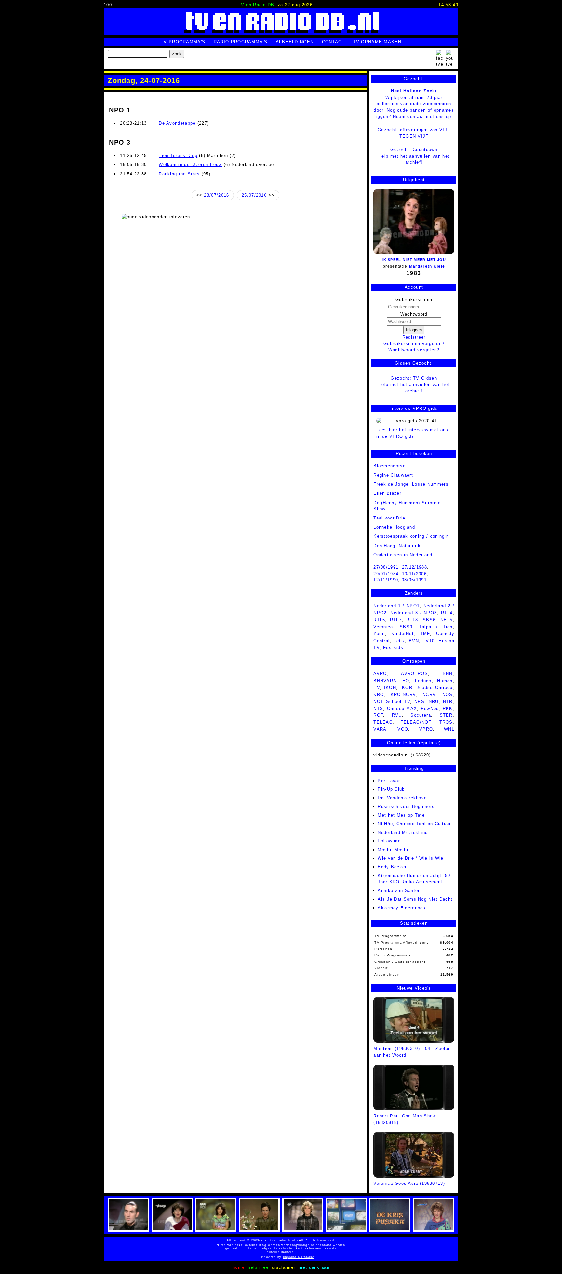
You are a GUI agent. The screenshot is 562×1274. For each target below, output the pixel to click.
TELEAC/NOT (416, 722)
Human (445, 680)
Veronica (383, 626)
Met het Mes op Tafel (402, 815)
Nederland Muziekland (403, 832)
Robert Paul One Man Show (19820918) (404, 1119)
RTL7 (396, 619)
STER (446, 715)
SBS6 (429, 619)
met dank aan (314, 1267)
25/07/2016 (254, 195)
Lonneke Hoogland (394, 527)
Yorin (379, 633)
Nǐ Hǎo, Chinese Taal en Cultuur (414, 823)
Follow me (389, 840)
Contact (333, 41)
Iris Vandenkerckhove (402, 798)
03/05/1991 (414, 579)
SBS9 (406, 626)
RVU (397, 715)
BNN (448, 673)
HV (376, 687)
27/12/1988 (414, 567)
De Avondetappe (177, 123)
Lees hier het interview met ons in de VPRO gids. (412, 433)
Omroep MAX (402, 708)
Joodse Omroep (435, 687)
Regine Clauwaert (393, 475)
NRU (434, 701)
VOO (402, 729)
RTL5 (379, 619)
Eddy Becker (392, 867)
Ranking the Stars (179, 174)
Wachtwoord (414, 314)
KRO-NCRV (403, 694)
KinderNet (402, 633)
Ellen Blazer (387, 493)
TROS (446, 722)
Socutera (420, 715)
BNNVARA (384, 680)
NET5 (446, 619)
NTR (448, 701)
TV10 (429, 640)
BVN (414, 640)
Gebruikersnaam (413, 299)
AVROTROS (414, 673)
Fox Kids (393, 647)
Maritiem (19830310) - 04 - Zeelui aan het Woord (411, 1051)
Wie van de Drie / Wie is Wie (410, 858)
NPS (419, 701)
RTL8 (412, 619)
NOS (447, 694)
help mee (258, 1267)
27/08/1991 (385, 567)
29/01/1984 (385, 573)
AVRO (380, 673)
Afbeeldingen (295, 41)
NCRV (428, 694)
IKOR (406, 687)
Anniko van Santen (399, 890)
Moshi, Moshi (393, 849)
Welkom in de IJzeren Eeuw (190, 164)
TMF (425, 633)
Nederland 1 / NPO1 (396, 605)
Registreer (414, 337)
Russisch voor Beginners (406, 806)
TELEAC (383, 722)
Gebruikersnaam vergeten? (413, 343)
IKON (390, 687)
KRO (378, 694)
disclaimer (283, 1267)
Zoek (176, 53)
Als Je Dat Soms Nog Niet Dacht (415, 899)
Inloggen (414, 329)
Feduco (423, 680)
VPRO (426, 729)
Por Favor (389, 780)
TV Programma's (183, 41)
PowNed (430, 708)
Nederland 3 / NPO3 (413, 612)
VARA (379, 729)
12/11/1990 (385, 579)
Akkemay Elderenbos (401, 908)
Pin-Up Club (391, 789)
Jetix (399, 640)
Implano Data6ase (284, 1257)
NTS (378, 708)
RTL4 (447, 612)
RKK (448, 708)
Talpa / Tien (436, 626)
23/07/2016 (216, 195)
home (239, 1267)
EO (405, 680)
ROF (378, 715)
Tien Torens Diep (178, 155)
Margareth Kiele (427, 266)
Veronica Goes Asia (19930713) (409, 1183)
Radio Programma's (240, 41)
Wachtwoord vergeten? (414, 349)
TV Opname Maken (377, 41)
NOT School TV (391, 701)
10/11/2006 (414, 573)
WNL (449, 729)
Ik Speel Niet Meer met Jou (414, 260)
